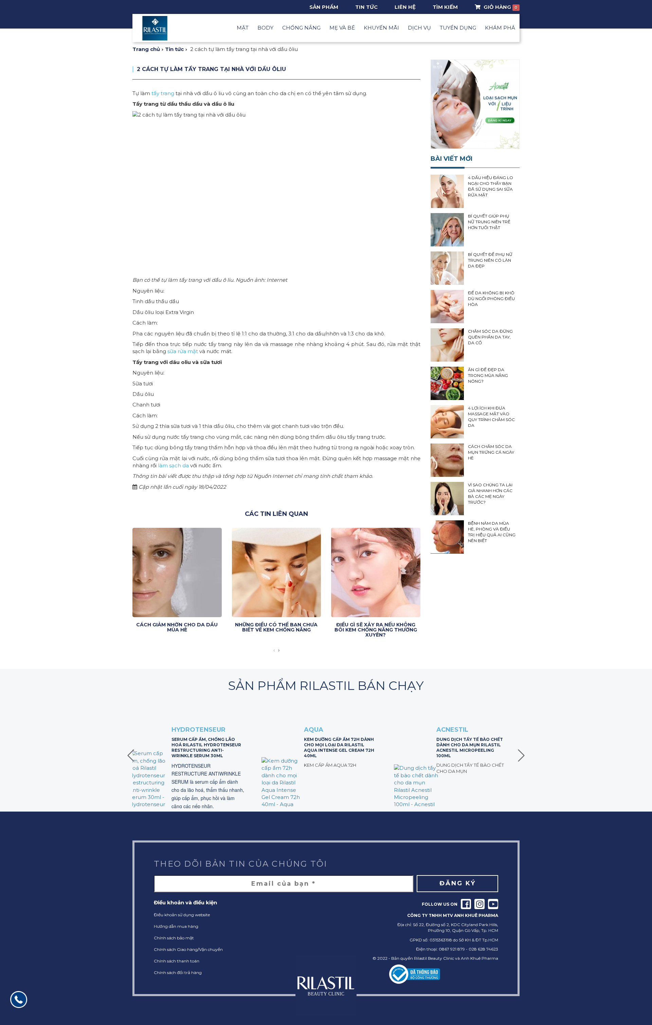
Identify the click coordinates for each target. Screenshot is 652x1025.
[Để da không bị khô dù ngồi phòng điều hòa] (448, 306)
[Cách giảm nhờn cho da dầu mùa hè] (177, 572)
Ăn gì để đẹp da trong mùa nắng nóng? (488, 375)
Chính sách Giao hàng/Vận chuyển (188, 949)
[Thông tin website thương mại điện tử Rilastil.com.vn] (414, 974)
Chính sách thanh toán (176, 960)
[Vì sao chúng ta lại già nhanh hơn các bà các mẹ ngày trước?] (448, 498)
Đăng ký (457, 883)
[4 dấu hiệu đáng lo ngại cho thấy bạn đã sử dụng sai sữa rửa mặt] (448, 191)
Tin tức (366, 7)
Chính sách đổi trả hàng (178, 972)
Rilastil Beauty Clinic (434, 958)
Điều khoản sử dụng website (182, 914)
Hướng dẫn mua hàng (176, 926)
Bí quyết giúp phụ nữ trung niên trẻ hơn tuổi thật (489, 221)
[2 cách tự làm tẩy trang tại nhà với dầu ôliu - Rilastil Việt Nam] (155, 28)
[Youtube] (493, 904)
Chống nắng (301, 27)
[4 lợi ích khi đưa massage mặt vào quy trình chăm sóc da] (448, 421)
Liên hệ (405, 7)
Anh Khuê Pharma (479, 958)
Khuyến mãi (381, 27)
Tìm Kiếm (445, 7)
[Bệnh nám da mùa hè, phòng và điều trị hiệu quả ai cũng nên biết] (448, 537)
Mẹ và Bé (342, 27)
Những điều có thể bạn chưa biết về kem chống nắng (276, 627)
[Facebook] (466, 904)
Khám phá (500, 27)
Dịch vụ (419, 27)
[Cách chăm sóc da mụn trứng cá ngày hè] (448, 460)
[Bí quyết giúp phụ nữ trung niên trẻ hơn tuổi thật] (448, 229)
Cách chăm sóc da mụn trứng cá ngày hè (491, 452)
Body (265, 27)
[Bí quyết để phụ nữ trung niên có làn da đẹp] (448, 268)
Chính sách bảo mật (174, 937)
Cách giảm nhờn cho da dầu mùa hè (177, 627)
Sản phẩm (323, 7)
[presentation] (274, 650)
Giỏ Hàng (500, 7)
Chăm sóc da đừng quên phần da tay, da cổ (490, 337)
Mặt (243, 27)
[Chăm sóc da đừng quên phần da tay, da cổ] (448, 345)
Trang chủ (146, 49)
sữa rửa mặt (182, 351)
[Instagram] (479, 904)
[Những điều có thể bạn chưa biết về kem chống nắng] (276, 572)
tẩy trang (162, 93)
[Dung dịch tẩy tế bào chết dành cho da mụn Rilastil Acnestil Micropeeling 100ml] (416, 786)
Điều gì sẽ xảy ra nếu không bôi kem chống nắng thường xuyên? (375, 630)
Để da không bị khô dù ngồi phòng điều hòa (491, 298)
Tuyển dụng (458, 27)
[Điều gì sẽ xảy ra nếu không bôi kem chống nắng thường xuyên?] (375, 572)
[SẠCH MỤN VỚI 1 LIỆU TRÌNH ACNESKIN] (475, 104)
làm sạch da (173, 465)
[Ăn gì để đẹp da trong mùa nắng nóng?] (448, 383)
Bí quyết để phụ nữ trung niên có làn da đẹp (490, 260)
